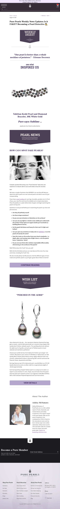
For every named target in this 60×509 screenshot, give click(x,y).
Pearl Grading (20, 496)
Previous (43, 15)
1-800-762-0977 (48, 493)
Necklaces (5, 485)
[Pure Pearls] (30, 5)
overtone (41, 232)
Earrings (5, 488)
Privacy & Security (35, 496)
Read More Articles (21, 498)
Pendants (5, 490)
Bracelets (5, 493)
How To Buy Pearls (21, 485)
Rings (4, 496)
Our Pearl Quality (35, 493)
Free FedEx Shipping (36, 490)
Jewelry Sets (5, 498)
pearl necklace (21, 199)
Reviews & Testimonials (36, 485)
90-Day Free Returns (36, 488)
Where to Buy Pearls (22, 488)
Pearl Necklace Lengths (22, 490)
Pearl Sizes (19, 493)
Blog (32, 498)
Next (48, 15)
